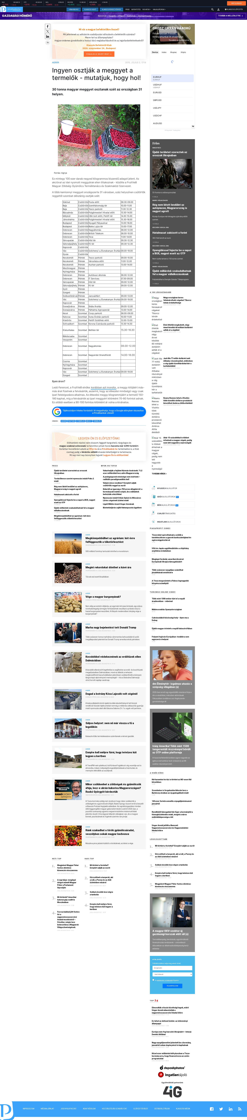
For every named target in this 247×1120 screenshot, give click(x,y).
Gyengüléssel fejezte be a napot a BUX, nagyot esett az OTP (74, 501)
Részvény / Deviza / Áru (160, 227)
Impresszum (28, 1109)
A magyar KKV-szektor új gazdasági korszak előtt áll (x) (170, 932)
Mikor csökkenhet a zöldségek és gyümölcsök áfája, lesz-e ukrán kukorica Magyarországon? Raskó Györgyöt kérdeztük (113, 788)
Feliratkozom (172, 986)
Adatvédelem (89, 1109)
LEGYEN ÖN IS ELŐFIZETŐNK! (99, 438)
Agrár (55, 62)
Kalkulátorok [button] (158, 9)
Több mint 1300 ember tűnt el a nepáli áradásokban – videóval (168, 600)
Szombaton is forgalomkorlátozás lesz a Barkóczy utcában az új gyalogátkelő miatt (170, 791)
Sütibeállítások (162, 1109)
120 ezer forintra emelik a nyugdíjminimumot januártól (172, 802)
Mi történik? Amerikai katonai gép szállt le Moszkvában (66, 899)
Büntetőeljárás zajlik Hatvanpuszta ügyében (122, 508)
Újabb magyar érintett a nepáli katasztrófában (172, 629)
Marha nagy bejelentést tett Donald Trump (111, 627)
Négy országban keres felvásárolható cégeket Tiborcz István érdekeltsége (177, 300)
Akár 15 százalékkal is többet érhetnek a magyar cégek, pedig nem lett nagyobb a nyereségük (177, 440)
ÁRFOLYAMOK (236, 3)
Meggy (89, 421)
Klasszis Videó (90, 9)
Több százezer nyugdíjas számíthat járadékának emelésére (167, 571)
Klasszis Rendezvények (111, 9)
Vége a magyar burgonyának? (103, 596)
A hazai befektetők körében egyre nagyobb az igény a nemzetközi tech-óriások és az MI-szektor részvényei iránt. (171, 761)
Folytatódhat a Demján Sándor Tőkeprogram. (170, 279)
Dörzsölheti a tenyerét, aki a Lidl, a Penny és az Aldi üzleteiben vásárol (101, 880)
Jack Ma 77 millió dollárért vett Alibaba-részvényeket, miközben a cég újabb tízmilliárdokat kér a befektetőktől (178, 362)
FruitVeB (71, 421)
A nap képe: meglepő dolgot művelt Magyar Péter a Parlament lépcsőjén (66, 884)
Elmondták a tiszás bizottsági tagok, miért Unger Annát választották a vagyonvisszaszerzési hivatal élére (170, 1010)
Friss (127, 9)
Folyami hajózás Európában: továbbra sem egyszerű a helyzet (170, 638)
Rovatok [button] (146, 9)
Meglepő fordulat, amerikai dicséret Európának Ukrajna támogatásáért (168, 560)
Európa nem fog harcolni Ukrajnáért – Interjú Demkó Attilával (171, 1033)
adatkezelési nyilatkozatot (164, 980)
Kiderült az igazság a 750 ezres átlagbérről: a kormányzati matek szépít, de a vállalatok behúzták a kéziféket (122, 491)
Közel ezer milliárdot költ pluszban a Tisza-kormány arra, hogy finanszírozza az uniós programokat (171, 1056)
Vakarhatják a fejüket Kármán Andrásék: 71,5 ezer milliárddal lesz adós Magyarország (122, 472)
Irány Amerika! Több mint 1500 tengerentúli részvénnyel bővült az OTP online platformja (171, 749)
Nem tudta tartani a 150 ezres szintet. (167, 259)
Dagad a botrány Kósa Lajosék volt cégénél (111, 693)
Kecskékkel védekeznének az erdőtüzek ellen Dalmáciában (113, 658)
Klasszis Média (183, 1109)
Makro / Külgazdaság (160, 200)
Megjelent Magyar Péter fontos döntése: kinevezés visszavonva (68, 867)
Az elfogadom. (167, 980)
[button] (218, 9)
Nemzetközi (156, 148)
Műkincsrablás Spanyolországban (167, 609)
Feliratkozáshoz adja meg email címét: (166, 963)
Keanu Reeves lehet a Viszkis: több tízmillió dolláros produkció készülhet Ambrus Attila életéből (177, 400)
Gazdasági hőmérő (17, 15)
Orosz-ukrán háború (171, 28)
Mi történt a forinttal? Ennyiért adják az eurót (100, 866)
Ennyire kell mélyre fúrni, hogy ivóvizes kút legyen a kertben (111, 754)
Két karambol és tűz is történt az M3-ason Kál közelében (171, 781)
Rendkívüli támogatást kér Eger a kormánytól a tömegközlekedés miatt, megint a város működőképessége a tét (172, 814)
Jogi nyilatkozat (69, 1109)
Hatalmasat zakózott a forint (66, 495)
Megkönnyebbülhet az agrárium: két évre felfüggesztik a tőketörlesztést (72, 517)
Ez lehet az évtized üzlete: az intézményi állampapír (170, 1022)
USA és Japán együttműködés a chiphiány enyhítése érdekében (170, 549)
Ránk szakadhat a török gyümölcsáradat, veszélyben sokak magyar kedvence (110, 832)
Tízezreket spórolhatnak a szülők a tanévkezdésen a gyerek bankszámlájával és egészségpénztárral (171, 537)
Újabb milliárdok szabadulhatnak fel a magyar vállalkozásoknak (74, 509)
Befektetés (135, 9)
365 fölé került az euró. (161, 238)
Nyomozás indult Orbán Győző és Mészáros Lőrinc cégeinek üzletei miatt (122, 499)
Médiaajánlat (47, 1109)
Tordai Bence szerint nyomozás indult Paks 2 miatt (74, 480)
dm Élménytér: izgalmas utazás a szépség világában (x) (172, 685)
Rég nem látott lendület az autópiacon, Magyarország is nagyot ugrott (71, 488)
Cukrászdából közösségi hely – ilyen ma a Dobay (170, 619)
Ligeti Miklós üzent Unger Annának (118, 504)
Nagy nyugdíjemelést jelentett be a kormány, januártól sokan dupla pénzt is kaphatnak (171, 1044)
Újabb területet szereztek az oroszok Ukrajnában (70, 472)
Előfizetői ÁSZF (141, 1109)
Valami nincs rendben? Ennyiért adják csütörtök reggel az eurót (119, 484)
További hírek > (159, 474)
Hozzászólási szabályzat (114, 1109)
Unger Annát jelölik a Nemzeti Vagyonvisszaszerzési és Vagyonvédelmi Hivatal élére (170, 828)
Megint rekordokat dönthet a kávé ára (108, 567)
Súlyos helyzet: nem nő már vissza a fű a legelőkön (110, 725)
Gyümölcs (80, 421)
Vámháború (73, 9)
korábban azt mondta (103, 387)
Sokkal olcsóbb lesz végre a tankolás (101, 893)
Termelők (97, 421)
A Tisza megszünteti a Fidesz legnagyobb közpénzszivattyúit (170, 582)
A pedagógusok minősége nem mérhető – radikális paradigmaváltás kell (121, 478)
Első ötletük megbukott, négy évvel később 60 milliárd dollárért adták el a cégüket (178, 327)
